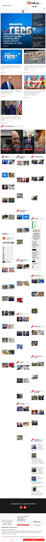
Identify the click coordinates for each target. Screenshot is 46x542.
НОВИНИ (7, 156)
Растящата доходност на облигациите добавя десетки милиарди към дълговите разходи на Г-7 (34, 93)
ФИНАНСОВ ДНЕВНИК (22, 157)
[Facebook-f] (21, 507)
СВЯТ (20, 314)
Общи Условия (41, 536)
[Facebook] (33, 7)
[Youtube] (36, 7)
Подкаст (5, 234)
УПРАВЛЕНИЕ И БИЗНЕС (23, 261)
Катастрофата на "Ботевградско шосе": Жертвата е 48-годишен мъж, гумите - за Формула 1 (38, 461)
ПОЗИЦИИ (21, 403)
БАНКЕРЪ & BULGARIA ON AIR (38, 440)
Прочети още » (3, 72)
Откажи (12, 539)
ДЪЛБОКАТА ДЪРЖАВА (37, 392)
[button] (23, 11)
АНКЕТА (36, 218)
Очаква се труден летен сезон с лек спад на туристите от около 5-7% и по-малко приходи (34, 67)
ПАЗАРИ (21, 362)
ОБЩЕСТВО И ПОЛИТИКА (22, 211)
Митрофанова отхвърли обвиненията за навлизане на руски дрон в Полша (38, 470)
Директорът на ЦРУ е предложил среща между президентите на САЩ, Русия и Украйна (11, 118)
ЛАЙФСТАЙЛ (37, 326)
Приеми (34, 539)
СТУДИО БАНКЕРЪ (38, 156)
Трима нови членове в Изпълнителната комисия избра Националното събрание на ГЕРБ (11, 67)
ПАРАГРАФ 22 (37, 275)
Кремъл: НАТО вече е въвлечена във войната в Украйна (38, 447)
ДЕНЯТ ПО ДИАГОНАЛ (9, 126)
